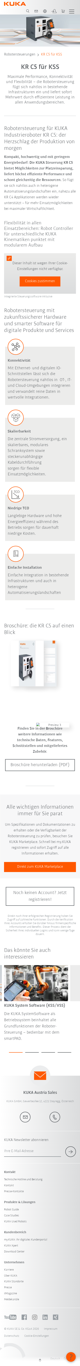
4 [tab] (64, 1052)
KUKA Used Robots (15, 1221)
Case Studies (11, 1215)
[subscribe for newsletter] (70, 1151)
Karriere (9, 1269)
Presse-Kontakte (14, 1191)
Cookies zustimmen (40, 281)
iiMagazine (10, 1293)
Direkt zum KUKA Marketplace (40, 867)
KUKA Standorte (13, 1281)
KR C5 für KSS (51, 55)
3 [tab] (48, 1052)
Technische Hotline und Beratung (23, 1179)
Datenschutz (11, 1336)
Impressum (50, 1329)
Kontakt (9, 1185)
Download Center (14, 1251)
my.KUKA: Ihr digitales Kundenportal (25, 1239)
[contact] (36, 11)
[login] (54, 11)
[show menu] (71, 11)
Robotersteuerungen (19, 55)
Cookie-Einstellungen (36, 1336)
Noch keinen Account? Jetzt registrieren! (40, 896)
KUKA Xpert (11, 1245)
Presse (8, 1287)
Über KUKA (10, 1275)
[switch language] (45, 11)
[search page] (28, 11)
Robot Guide (11, 1209)
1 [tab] (16, 1052)
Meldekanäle (11, 1299)
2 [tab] (32, 1052)
